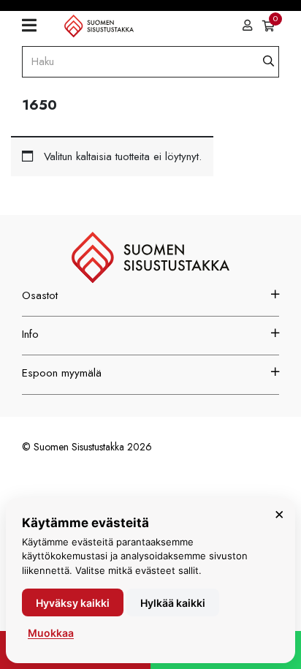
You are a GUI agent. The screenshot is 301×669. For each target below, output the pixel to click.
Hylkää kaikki (172, 603)
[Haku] (268, 62)
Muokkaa (51, 633)
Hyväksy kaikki (73, 603)
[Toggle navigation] (34, 26)
